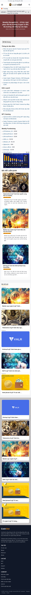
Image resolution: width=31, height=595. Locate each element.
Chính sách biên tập (6, 579)
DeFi (2, 561)
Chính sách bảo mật (6, 586)
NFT (2, 563)
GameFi (3, 566)
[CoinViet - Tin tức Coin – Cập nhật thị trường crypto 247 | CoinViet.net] (15, 4)
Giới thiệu (3, 576)
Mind (24, 29)
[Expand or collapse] (27, 42)
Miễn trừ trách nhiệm (6, 581)
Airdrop (3, 568)
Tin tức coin (4, 548)
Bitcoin (2, 550)
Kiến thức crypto (5, 574)
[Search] (29, 4)
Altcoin (2, 555)
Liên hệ (3, 584)
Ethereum (3, 552)
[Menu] (2, 5)
